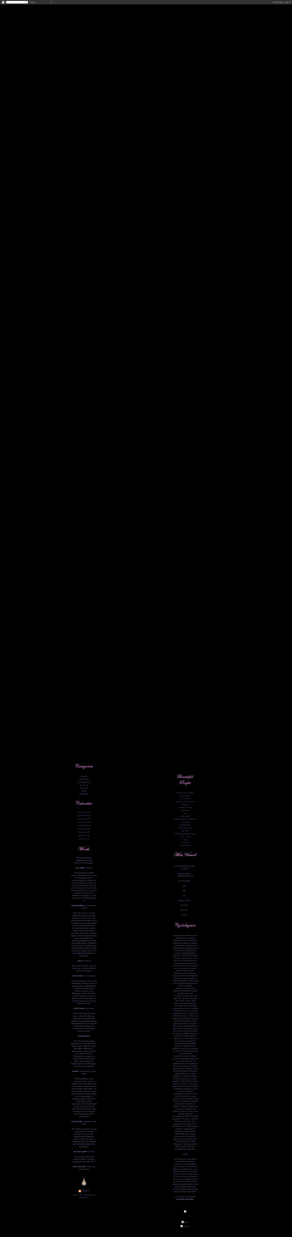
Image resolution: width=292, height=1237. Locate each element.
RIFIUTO (184, 910)
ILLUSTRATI (83, 782)
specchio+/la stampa (185, 807)
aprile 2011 (83, 839)
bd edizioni (185, 804)
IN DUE (184, 915)
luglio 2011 (83, 835)
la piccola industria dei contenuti (185, 819)
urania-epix (185, 810)
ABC (82, 776)
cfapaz (185, 839)
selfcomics (185, 831)
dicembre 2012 (82, 815)
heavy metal (185, 822)
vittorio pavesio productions (185, 801)
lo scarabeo (185, 842)
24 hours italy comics (185, 828)
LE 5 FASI (184, 905)
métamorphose (185, 795)
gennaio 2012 (83, 819)
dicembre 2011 (82, 822)
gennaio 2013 (83, 812)
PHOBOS (82, 794)
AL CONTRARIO (184, 881)
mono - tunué (185, 836)
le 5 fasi (82, 785)
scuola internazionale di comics (185, 833)
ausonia (85, 1191)
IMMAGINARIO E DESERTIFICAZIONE (185, 874)
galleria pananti (185, 845)
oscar (185, 813)
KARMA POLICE (184, 900)
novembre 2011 (82, 825)
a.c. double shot (185, 798)
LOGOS (82, 788)
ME (82, 791)
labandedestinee (185, 825)
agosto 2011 (82, 832)
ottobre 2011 (82, 829)
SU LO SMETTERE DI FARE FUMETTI (184, 867)
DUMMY (82, 779)
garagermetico (185, 816)
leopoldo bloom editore (185, 792)
